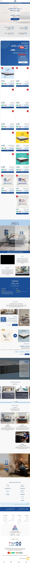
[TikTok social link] (12, 539)
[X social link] (18, 539)
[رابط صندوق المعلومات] (22, 509)
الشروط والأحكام (19, 520)
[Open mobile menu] (29, 1)
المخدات (6, 523)
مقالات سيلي (19, 519)
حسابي (13, 516)
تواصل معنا (27, 516)
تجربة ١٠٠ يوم (8, 33)
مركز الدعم (27, 519)
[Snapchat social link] (13, 539)
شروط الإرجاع (19, 521)
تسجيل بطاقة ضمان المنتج (11, 520)
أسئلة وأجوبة (27, 518)
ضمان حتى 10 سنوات (8, 27)
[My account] (2, 1)
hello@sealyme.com (12, 535)
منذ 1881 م (21, 28)
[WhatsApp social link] (15, 539)
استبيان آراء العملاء (19, 523)
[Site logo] (15, 1)
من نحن (20, 516)
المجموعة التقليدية (5, 520)
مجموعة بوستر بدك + (5, 518)
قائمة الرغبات (12, 519)
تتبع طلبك (13, 518)
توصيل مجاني (21, 33)
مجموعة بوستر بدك (5, 519)
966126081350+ (18, 535)
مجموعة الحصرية (5, 521)
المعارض (20, 518)
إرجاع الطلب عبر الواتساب (26, 521)
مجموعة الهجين (5, 516)
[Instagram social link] (16, 539)
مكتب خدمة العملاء (26, 520)
